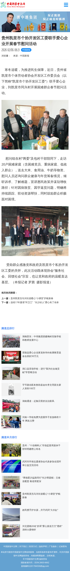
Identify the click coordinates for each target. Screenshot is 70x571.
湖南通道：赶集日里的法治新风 (38, 400)
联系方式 (33, 546)
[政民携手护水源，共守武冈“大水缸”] (11, 514)
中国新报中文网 (13, 5)
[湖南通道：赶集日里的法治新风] (11, 405)
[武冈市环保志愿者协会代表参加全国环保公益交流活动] (11, 465)
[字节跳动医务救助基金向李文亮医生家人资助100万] (11, 389)
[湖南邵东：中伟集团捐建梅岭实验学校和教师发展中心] (11, 340)
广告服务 (53, 546)
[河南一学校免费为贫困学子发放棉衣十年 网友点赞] (11, 421)
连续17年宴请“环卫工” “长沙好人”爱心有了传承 (35, 302)
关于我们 (23, 546)
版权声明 (43, 546)
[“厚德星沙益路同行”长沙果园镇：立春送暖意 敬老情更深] (11, 482)
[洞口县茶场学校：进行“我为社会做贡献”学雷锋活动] (11, 373)
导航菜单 (66, 5)
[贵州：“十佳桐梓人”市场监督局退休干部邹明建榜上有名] (11, 449)
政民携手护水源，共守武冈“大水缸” (40, 509)
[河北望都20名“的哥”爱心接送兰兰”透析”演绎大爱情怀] (11, 530)
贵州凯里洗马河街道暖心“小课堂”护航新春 (32, 298)
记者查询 (63, 546)
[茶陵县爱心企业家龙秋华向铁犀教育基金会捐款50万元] (11, 356)
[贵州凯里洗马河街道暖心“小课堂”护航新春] (11, 498)
